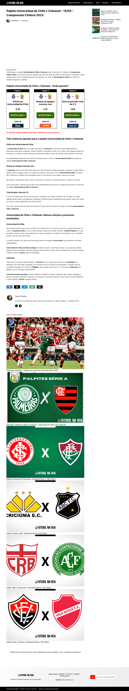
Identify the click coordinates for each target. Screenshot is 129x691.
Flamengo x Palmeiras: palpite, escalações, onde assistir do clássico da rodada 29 (36, 425)
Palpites (105, 2)
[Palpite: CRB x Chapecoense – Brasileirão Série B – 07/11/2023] (45, 560)
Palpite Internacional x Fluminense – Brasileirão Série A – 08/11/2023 (30, 479)
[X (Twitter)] (17, 287)
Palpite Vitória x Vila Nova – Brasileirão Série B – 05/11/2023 (27, 642)
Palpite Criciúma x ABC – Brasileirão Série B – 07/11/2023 (26, 533)
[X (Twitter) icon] (20, 305)
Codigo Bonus (88, 2)
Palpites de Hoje (26, 652)
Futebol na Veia (15, 652)
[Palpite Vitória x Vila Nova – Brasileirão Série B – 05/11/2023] (45, 615)
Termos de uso (64, 676)
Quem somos (53, 674)
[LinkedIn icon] (16, 305)
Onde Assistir (116, 2)
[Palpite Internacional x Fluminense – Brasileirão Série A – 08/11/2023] (45, 452)
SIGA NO (59, 680)
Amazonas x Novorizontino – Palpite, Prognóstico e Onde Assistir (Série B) (109, 38)
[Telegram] (25, 287)
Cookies (76, 674)
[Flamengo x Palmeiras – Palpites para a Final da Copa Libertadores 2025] (45, 343)
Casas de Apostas (74, 2)
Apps (97, 2)
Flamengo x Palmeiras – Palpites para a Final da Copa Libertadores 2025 (32, 370)
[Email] (40, 287)
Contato (61, 674)
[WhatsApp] (32, 287)
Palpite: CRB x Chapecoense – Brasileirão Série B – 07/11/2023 (28, 588)
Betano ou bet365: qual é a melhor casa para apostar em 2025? (110, 12)
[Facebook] (9, 287)
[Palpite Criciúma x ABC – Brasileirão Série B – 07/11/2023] (45, 506)
